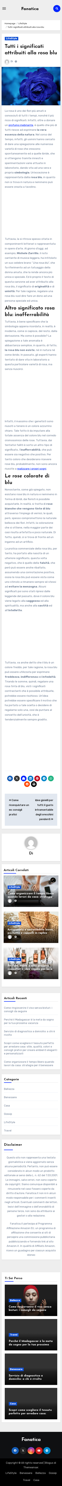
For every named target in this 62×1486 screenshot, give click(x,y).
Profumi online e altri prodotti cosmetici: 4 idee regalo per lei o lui (30, 969)
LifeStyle (11, 38)
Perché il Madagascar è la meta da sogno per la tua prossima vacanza (31, 1344)
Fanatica (30, 9)
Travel (7, 1130)
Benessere (10, 1097)
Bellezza (9, 1089)
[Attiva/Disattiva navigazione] (4, 8)
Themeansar (30, 1467)
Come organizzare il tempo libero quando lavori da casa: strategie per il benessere (31, 897)
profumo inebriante (21, 125)
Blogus (49, 1462)
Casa (7, 1105)
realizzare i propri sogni (31, 468)
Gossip (8, 1113)
